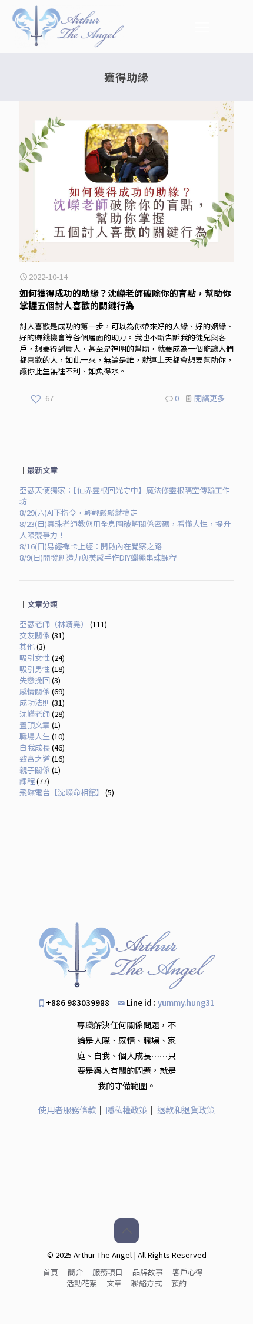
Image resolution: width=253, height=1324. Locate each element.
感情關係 (34, 691)
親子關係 (34, 769)
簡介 (75, 1271)
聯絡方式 (146, 1283)
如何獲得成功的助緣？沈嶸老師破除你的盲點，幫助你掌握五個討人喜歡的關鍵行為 (125, 299)
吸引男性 (34, 668)
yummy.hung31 (186, 1002)
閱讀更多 (209, 398)
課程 (27, 780)
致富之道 (34, 758)
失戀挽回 (34, 680)
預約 (179, 1283)
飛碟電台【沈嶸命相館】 (61, 792)
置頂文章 (34, 724)
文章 (114, 1283)
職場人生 (34, 736)
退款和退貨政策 (186, 1109)
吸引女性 (34, 657)
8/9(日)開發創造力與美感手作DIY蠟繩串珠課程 (98, 557)
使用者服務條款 (67, 1109)
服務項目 (107, 1271)
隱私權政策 (126, 1109)
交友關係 (34, 635)
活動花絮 (81, 1283)
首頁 (50, 1271)
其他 (27, 646)
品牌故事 (147, 1271)
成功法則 (34, 702)
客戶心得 (187, 1271)
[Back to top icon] (126, 1230)
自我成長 (34, 747)
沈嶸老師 (34, 713)
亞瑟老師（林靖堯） (53, 624)
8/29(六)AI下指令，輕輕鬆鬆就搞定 (78, 512)
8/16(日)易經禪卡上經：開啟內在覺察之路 (90, 546)
